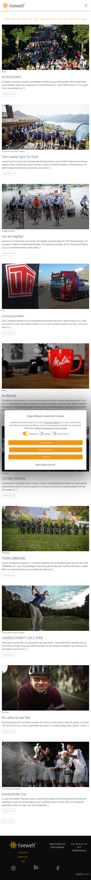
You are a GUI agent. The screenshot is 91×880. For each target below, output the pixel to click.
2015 (72, 19)
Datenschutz (23, 857)
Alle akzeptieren (45, 442)
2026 (7, 19)
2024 (18, 19)
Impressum (23, 852)
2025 (13, 19)
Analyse (47, 434)
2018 (54, 19)
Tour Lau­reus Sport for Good (20, 157)
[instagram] (13, 868)
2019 (48, 19)
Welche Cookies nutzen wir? (45, 464)
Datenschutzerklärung (52, 422)
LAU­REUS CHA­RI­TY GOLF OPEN (22, 638)
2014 (78, 19)
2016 (66, 19)
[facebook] (58, 868)
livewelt (86, 874)
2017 (60, 19)
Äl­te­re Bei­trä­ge (7, 821)
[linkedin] (36, 867)
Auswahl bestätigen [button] (46, 450)
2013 (84, 19)
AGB (23, 861)
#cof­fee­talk (9, 396)
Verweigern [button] (45, 457)
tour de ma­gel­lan (12, 236)
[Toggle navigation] (86, 5)
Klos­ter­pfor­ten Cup (14, 794)
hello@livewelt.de (79, 850)
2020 (42, 19)
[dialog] (45, 440)
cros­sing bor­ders (13, 316)
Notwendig (33, 434)
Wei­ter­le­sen (7, 94)
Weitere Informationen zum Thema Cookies (51, 428)
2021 (36, 19)
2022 (30, 19)
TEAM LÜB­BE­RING (13, 558)
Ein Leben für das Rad (16, 718)
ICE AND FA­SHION (13, 479)
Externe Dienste (63, 434)
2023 (24, 19)
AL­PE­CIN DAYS (11, 77)
